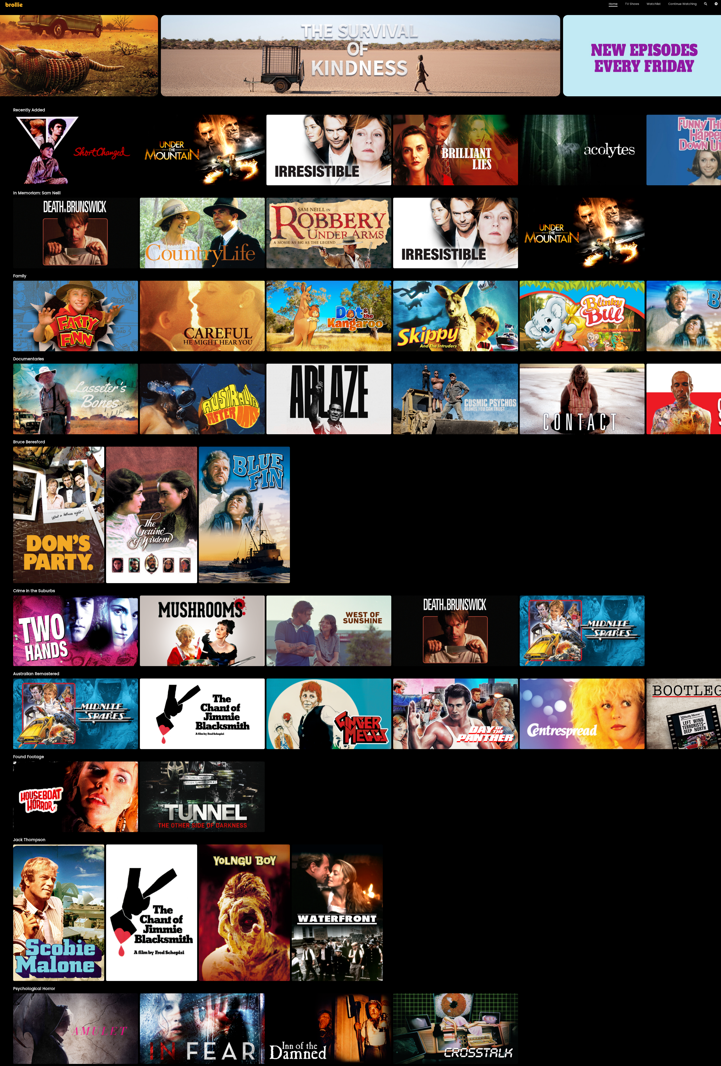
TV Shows (632, 4)
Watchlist (654, 4)
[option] (75, 150)
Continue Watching (682, 4)
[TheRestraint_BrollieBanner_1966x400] (360, 94)
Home (613, 4)
